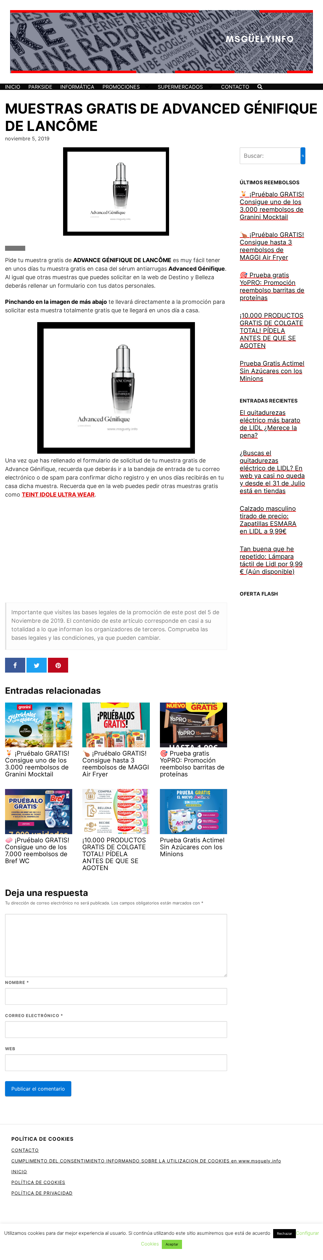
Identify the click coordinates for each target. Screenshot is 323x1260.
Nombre (17, 982)
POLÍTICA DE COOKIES (38, 1182)
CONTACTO (235, 87)
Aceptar (172, 1244)
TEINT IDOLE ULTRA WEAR (58, 494)
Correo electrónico (34, 1015)
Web (10, 1048)
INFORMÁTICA (77, 87)
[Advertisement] (116, 550)
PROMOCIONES (121, 87)
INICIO (12, 87)
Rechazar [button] (284, 1233)
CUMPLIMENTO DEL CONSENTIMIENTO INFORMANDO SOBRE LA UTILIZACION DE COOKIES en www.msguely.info (146, 1160)
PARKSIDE (40, 87)
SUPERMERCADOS (180, 87)
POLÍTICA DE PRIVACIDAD (42, 1193)
